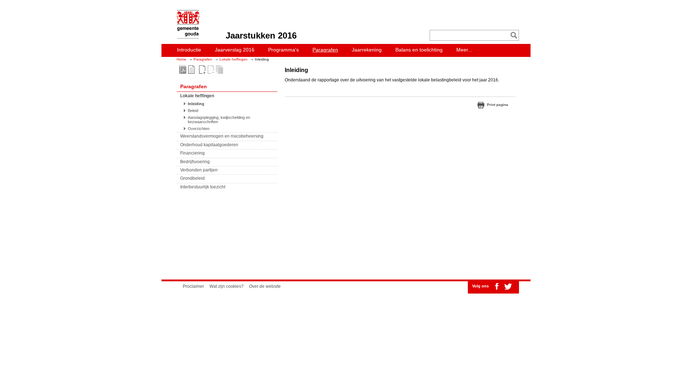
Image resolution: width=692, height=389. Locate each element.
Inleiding (196, 104)
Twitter (508, 286)
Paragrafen (203, 59)
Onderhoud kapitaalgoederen (209, 144)
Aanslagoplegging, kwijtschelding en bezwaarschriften (219, 119)
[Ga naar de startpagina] (186, 37)
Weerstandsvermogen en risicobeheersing (221, 136)
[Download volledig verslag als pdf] (182, 69)
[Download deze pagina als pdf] (191, 69)
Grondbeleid (192, 178)
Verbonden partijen (199, 170)
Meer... (464, 50)
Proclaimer (193, 286)
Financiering (192, 153)
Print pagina (497, 105)
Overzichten (198, 128)
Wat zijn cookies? (226, 286)
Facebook (496, 286)
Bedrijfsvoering (195, 161)
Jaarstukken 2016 (261, 35)
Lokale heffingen (233, 59)
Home (181, 59)
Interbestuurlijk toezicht (202, 186)
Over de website (265, 286)
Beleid (193, 110)
